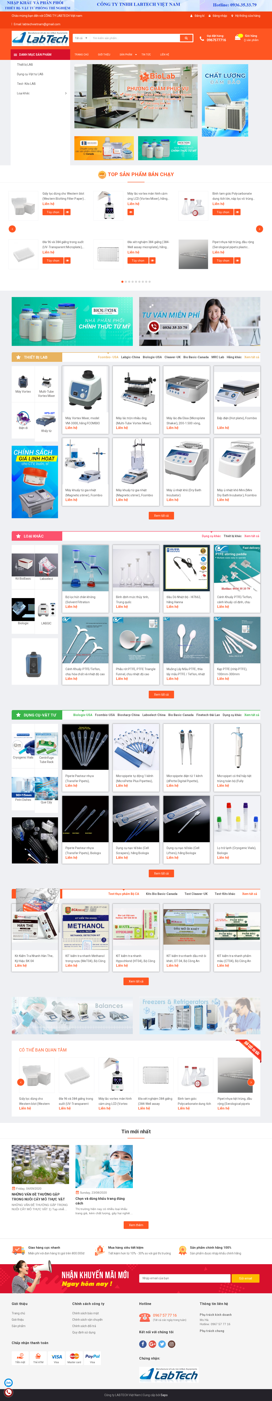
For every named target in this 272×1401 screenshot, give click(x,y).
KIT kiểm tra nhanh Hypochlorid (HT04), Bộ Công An (85, 961)
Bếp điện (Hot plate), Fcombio (237, 418)
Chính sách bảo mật (85, 1313)
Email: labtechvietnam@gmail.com (37, 24)
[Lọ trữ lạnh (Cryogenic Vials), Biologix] (237, 819)
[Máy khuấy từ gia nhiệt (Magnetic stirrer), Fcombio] (85, 461)
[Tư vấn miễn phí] (199, 321)
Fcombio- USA (108, 357)
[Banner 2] (104, 148)
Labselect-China (154, 715)
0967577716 (216, 40)
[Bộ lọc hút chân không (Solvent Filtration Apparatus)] (85, 568)
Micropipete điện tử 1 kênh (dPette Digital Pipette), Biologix (185, 781)
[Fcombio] (35, 661)
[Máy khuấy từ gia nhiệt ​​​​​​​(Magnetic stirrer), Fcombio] (136, 461)
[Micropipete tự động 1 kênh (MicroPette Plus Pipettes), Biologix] (136, 747)
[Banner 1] (231, 100)
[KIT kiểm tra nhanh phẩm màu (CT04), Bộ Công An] (186, 927)
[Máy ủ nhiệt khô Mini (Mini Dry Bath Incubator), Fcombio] (237, 461)
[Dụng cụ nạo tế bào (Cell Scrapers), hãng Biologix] (136, 819)
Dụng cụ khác (211, 536)
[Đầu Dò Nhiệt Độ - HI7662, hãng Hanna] (186, 568)
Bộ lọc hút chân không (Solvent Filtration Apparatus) (80, 602)
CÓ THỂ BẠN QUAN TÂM (43, 1050)
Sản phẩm (19, 1326)
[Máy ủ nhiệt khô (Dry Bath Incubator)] (186, 461)
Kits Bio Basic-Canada (161, 894)
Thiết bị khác (233, 536)
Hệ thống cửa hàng (247, 15)
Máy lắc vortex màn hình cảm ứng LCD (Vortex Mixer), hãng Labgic (62, 198)
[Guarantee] (169, 1374)
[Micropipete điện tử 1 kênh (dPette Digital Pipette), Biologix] (186, 747)
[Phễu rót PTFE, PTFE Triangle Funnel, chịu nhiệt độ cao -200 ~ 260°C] (136, 640)
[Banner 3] (168, 148)
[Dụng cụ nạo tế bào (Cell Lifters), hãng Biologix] (186, 819)
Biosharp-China (129, 715)
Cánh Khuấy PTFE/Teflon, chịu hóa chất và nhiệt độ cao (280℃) (85, 674)
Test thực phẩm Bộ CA (123, 894)
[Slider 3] (136, 98)
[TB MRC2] (72, 1015)
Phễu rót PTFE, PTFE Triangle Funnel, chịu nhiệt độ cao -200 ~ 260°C (136, 674)
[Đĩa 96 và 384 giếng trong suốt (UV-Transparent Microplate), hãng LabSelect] (76, 1075)
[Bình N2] (72, 321)
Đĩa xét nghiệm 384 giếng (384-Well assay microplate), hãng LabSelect (63, 247)
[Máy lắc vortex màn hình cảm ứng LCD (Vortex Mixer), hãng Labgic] (23, 206)
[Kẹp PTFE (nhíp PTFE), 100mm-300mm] (237, 640)
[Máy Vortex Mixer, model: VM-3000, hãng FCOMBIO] (85, 389)
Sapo (164, 1395)
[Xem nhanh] (45, 212)
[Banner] (35, 482)
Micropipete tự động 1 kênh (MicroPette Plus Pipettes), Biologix (134, 781)
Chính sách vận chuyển (87, 1319)
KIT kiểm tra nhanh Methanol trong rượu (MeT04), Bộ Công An (35, 961)
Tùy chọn (53, 260)
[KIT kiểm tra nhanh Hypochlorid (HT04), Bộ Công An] (85, 927)
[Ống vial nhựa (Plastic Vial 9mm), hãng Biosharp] (193, 254)
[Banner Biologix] (35, 840)
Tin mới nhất (136, 1132)
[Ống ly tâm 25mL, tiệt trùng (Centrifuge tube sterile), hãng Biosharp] (193, 206)
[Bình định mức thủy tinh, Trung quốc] (136, 568)
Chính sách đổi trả (84, 1326)
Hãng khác (234, 357)
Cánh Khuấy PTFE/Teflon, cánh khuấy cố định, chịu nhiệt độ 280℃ (234, 602)
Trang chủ (18, 1313)
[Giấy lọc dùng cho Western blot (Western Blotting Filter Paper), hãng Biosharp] (37, 1075)
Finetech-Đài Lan (208, 715)
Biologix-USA (152, 357)
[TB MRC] (199, 1015)
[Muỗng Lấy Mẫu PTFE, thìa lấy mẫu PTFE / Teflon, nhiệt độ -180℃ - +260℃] (186, 640)
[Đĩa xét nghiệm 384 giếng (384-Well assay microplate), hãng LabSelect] (23, 254)
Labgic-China (130, 357)
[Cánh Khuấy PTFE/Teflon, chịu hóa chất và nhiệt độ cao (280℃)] (85, 640)
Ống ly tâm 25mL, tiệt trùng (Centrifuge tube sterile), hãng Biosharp (233, 198)
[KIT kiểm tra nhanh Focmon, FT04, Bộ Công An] (237, 927)
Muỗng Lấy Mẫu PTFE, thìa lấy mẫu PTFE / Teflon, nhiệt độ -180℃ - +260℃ (186, 674)
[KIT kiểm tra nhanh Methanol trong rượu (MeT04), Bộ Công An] (35, 927)
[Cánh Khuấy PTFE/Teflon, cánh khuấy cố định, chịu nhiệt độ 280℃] (237, 568)
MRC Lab (217, 357)
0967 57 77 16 (165, 1315)
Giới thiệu (18, 1319)
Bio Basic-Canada (196, 357)
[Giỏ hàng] (238, 38)
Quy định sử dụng (83, 1332)
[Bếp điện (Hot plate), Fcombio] (237, 389)
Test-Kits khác (225, 894)
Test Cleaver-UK (196, 894)
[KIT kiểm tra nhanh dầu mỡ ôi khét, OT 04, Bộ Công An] (136, 927)
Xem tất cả (251, 357)
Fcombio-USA (105, 715)
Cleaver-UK (172, 357)
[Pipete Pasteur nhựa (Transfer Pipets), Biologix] (85, 819)
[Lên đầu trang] (264, 1390)
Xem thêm (136, 1225)
